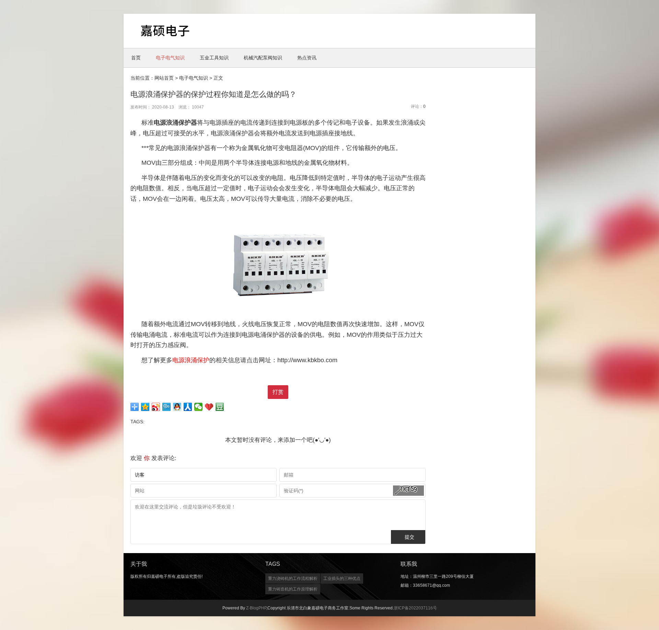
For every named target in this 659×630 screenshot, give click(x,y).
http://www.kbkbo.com (307, 360)
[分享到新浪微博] (156, 407)
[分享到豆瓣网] (220, 407)
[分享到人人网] (188, 407)
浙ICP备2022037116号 (415, 608)
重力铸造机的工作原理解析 (292, 589)
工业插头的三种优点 (341, 578)
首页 (136, 57)
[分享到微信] (198, 407)
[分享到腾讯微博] (166, 407)
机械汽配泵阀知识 (263, 57)
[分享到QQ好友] (177, 407)
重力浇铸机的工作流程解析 (292, 578)
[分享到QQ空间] (145, 407)
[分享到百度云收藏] (209, 407)
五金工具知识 (214, 57)
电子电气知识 (170, 57)
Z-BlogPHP (256, 608)
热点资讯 (306, 57)
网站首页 (164, 78)
